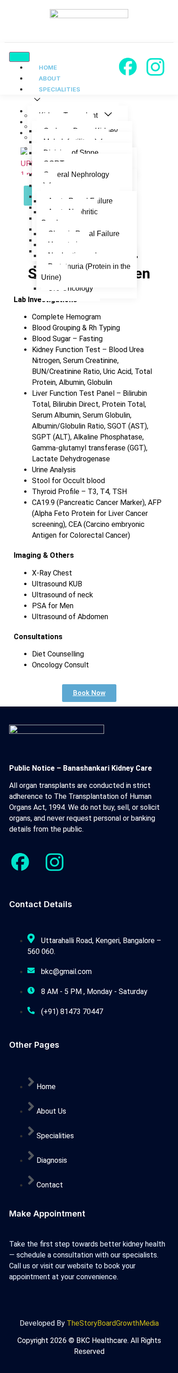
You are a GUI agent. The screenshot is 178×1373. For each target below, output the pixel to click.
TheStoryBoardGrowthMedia (113, 1323)
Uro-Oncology (70, 288)
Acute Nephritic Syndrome (69, 217)
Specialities (59, 89)
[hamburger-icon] (19, 57)
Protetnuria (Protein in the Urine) (86, 271)
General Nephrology (76, 174)
